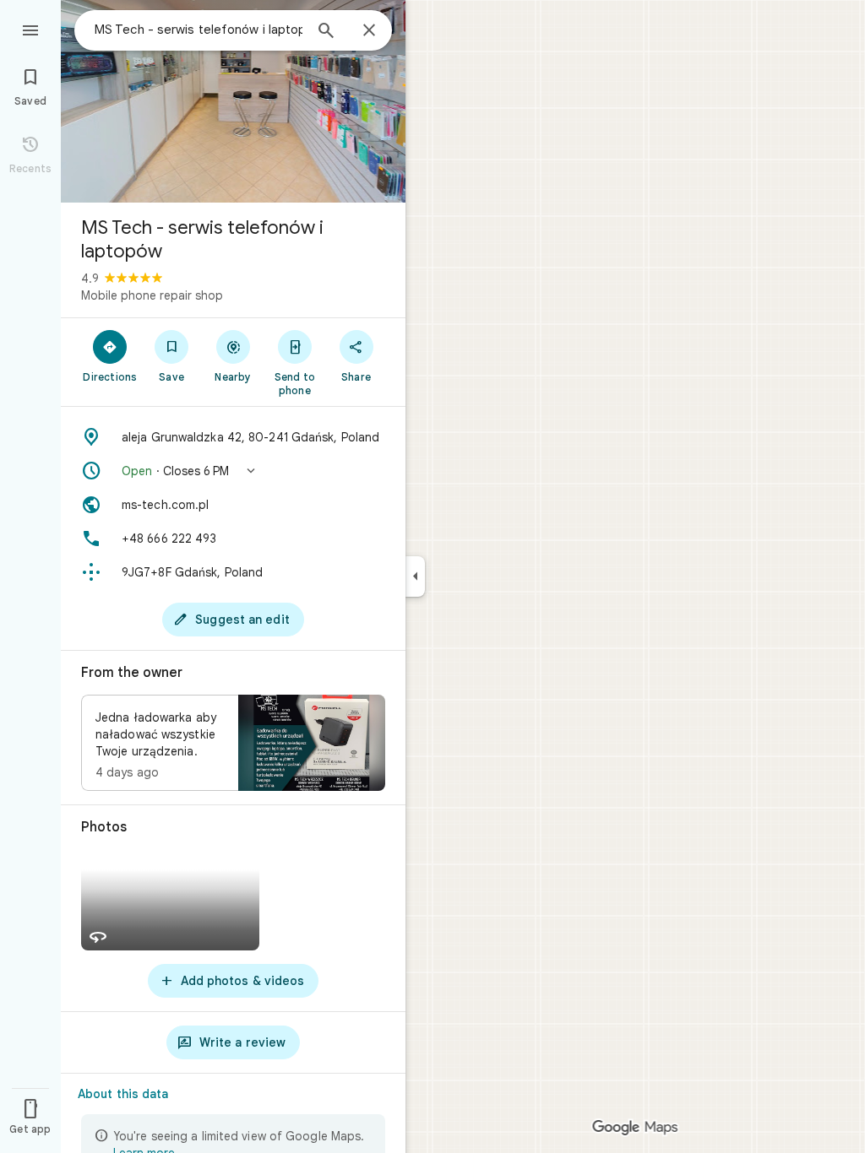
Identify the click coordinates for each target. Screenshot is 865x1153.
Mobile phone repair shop (152, 295)
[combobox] (198, 29)
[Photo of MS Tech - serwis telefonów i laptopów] (233, 101)
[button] (233, 471)
